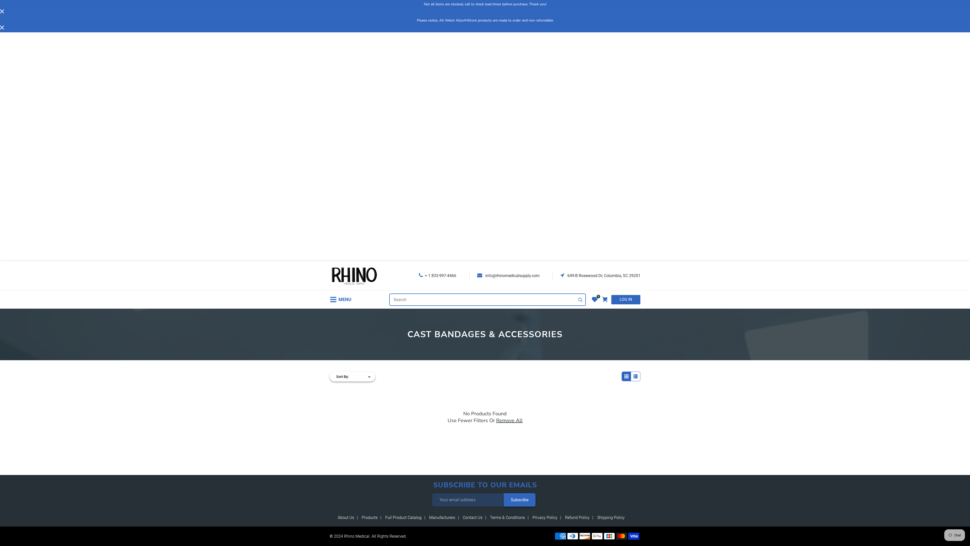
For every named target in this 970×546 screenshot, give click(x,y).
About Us (346, 517)
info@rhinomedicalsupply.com (512, 275)
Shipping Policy (611, 517)
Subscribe (519, 499)
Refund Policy (577, 517)
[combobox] (487, 299)
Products (370, 517)
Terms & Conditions (507, 517)
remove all (509, 420)
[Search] (580, 299)
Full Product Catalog (403, 517)
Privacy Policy (544, 517)
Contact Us (472, 517)
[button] (340, 300)
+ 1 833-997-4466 (440, 275)
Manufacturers (442, 517)
